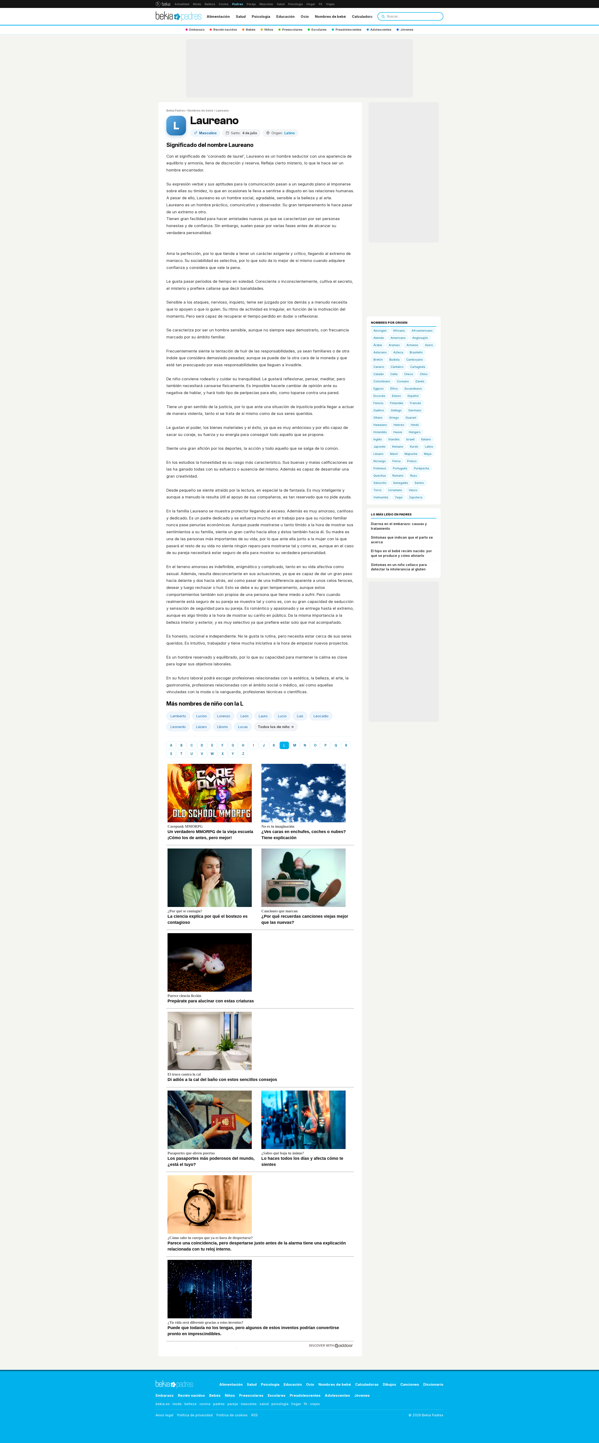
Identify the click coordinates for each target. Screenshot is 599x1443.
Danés (420, 381)
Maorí (394, 454)
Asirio (429, 345)
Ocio (305, 16)
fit (305, 1404)
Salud (281, 4)
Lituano (378, 454)
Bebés (215, 1395)
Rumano (398, 475)
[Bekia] (163, 4)
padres (219, 1404)
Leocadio (321, 716)
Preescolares (251, 1395)
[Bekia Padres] (178, 16)
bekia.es (163, 1404)
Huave (397, 432)
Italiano (426, 439)
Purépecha (421, 468)
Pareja (251, 4)
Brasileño (416, 352)
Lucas (243, 727)
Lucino (201, 716)
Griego (394, 417)
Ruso (413, 475)
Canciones (409, 1384)
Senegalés (400, 483)
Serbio (419, 483)
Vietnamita (380, 497)
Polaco (412, 461)
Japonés (379, 446)
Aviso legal (164, 1415)
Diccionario (433, 1384)
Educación (285, 16)
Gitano (378, 417)
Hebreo (399, 425)
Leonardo (178, 727)
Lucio (282, 716)
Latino (429, 446)
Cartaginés (417, 367)
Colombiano (381, 381)
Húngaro (415, 432)
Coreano (403, 381)
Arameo (394, 345)
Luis (300, 716)
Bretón (378, 359)
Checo (408, 374)
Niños (230, 1395)
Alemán (378, 338)
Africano (399, 330)
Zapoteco (416, 497)
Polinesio (379, 468)
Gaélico (378, 410)
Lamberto (178, 716)
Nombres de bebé (330, 16)
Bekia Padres (175, 110)
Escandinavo (413, 388)
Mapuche (411, 454)
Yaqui (398, 497)
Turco (377, 490)
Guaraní (410, 417)
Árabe (377, 345)
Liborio (222, 727)
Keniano (397, 446)
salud (264, 1404)
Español (413, 396)
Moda (197, 4)
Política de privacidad (195, 1415)
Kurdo (414, 446)
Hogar (311, 4)
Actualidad (182, 4)
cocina (204, 1404)
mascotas (249, 1404)
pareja (232, 1404)
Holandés (380, 432)
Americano (398, 338)
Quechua (379, 475)
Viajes (330, 4)
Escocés (379, 396)
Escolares (276, 1395)
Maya (427, 454)
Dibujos (389, 1384)
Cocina (223, 4)
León (244, 716)
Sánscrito (380, 483)
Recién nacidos (191, 1395)
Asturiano (380, 352)
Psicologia (261, 16)
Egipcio (378, 388)
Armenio (412, 345)
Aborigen (380, 330)
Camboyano (414, 359)
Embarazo (165, 1395)
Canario (378, 367)
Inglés (377, 439)
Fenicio (378, 403)
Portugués (400, 468)
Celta (394, 374)
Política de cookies (232, 1415)
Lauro (263, 716)
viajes (315, 1404)
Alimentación (218, 16)
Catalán (378, 374)
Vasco (413, 490)
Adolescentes (337, 1395)
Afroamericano (422, 330)
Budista (394, 359)
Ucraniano (395, 490)
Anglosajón (420, 338)
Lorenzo (223, 716)
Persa (396, 461)
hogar (296, 1404)
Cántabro (397, 367)
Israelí (410, 439)
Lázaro (201, 727)
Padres (237, 4)
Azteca (398, 352)
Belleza (210, 4)
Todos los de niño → (276, 727)
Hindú (415, 425)
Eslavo (396, 396)
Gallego (396, 410)
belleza (190, 1404)
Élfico (394, 388)
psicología (280, 1404)
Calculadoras (363, 16)
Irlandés (394, 439)
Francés (415, 403)
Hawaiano (380, 425)
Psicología (295, 4)
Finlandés (396, 403)
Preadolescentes (305, 1395)
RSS (254, 1415)
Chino (424, 374)
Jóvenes (362, 1395)
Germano (414, 410)
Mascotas (266, 4)
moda (177, 1404)
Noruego (379, 461)
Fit (320, 4)
